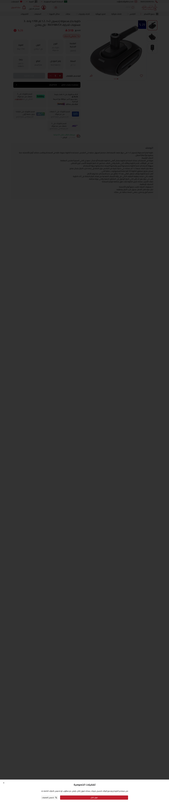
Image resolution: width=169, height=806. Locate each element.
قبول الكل (94, 797)
